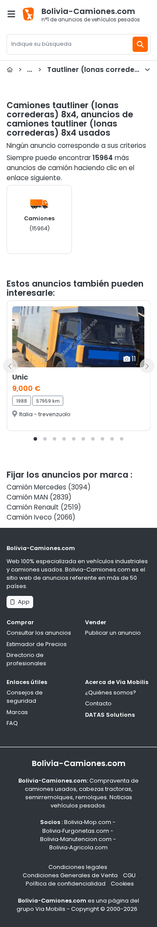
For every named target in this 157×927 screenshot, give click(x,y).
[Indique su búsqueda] (140, 44)
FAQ (12, 723)
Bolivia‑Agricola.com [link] (78, 847)
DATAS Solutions (110, 714)
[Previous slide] (10, 366)
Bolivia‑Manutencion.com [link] (76, 839)
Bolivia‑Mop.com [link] (87, 822)
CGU (129, 875)
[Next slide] (147, 366)
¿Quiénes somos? (110, 692)
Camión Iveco (29, 517)
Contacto (98, 703)
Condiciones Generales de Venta (70, 875)
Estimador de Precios (37, 644)
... (84, 69)
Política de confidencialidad (66, 883)
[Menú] (11, 14)
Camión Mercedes (36, 487)
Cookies (122, 883)
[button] (35, 439)
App (22, 601)
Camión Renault (33, 507)
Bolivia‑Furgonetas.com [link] (75, 831)
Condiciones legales (77, 867)
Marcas (17, 712)
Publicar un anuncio (113, 632)
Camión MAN (27, 497)
